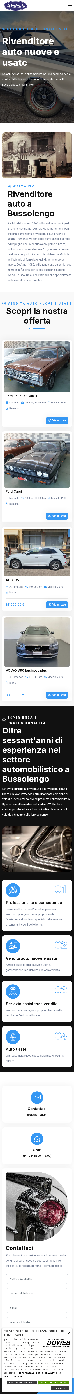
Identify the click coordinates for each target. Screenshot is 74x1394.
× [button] (68, 1333)
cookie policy (13, 1376)
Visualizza (59, 420)
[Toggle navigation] (70, 5)
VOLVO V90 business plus (26, 670)
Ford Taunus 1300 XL (22, 396)
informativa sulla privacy (37, 1372)
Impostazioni (60, 1388)
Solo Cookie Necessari (22, 1382)
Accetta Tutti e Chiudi (54, 1382)
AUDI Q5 (12, 580)
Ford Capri (14, 491)
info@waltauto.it (37, 1114)
